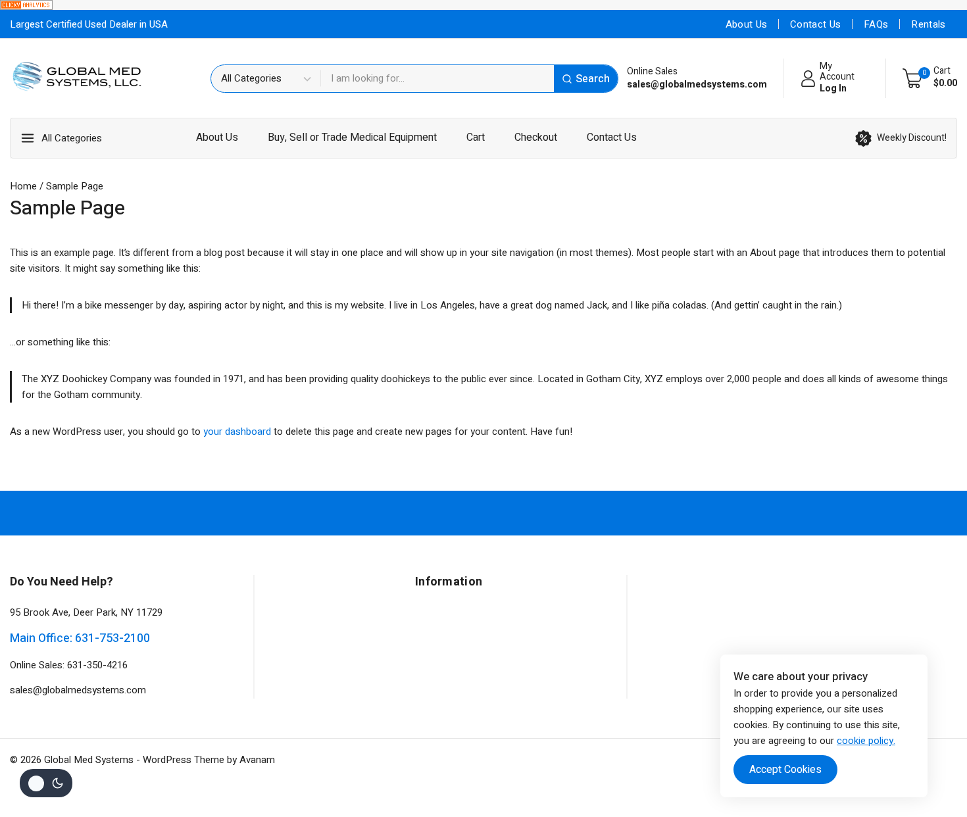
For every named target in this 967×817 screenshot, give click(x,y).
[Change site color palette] (46, 783)
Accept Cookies (785, 770)
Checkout (535, 137)
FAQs (876, 24)
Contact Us (815, 24)
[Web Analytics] (483, 5)
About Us (746, 24)
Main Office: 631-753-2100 (80, 638)
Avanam (257, 760)
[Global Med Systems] (77, 78)
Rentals (928, 24)
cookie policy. (866, 740)
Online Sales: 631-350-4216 (69, 665)
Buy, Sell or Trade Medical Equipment (352, 137)
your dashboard (237, 431)
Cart (475, 137)
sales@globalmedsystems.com (78, 690)
